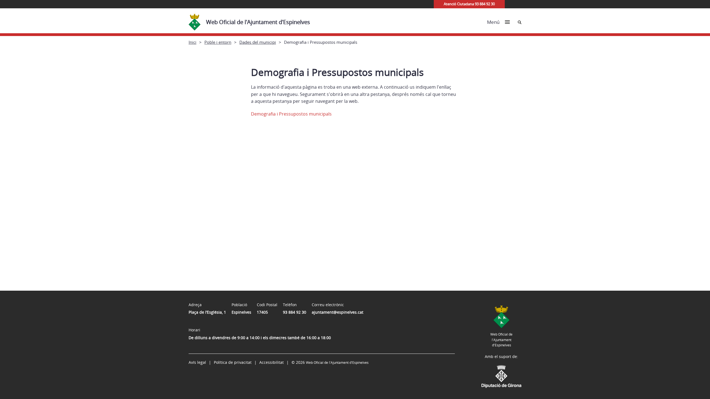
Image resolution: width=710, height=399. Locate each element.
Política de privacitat (233, 362)
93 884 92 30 (294, 312)
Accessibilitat (271, 362)
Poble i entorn (217, 42)
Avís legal (197, 362)
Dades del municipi (257, 42)
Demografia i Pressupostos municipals (291, 114)
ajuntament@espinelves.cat (337, 312)
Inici (192, 42)
